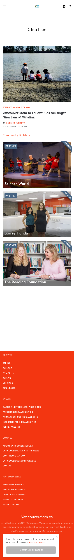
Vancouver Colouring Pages (19, 460)
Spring (6, 362)
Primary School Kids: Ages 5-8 (20, 416)
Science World (16, 183)
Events (7, 377)
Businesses (9, 387)
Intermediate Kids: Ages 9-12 (19, 421)
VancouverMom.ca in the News (21, 450)
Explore (7, 368)
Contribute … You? (14, 455)
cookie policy (37, 542)
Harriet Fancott (15, 123)
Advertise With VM (13, 484)
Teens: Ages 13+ (11, 426)
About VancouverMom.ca (18, 445)
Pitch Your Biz (11, 504)
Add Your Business (14, 489)
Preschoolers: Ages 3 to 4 (18, 411)
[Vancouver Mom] (37, 6)
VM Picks (8, 383)
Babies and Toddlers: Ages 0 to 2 (22, 406)
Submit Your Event (14, 499)
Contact (8, 465)
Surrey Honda (16, 233)
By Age (6, 373)
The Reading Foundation (25, 281)
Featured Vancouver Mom (17, 107)
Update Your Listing (14, 494)
